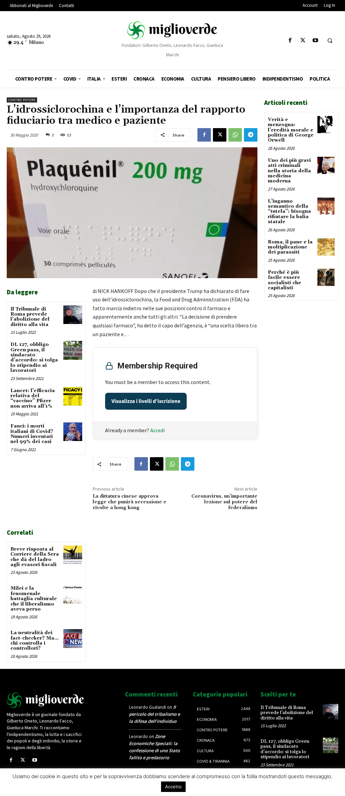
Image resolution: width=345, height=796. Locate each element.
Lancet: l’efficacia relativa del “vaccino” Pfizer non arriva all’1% (32, 398)
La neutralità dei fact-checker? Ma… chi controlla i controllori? (34, 640)
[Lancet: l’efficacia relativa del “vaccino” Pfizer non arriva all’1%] (72, 396)
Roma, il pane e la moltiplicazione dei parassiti (290, 247)
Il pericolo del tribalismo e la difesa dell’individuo (154, 714)
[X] (302, 40)
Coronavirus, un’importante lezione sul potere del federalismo (224, 502)
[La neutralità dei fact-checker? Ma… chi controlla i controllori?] (72, 638)
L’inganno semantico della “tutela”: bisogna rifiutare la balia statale (289, 211)
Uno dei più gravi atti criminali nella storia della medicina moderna (289, 170)
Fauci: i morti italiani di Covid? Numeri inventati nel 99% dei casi (31, 434)
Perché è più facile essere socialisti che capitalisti (284, 280)
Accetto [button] (173, 786)
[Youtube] (315, 40)
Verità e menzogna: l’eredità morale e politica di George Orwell (291, 130)
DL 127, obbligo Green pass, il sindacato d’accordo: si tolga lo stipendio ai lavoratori (34, 358)
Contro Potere (22, 100)
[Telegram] (250, 135)
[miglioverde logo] (173, 30)
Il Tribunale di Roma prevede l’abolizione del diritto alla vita (30, 317)
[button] (329, 40)
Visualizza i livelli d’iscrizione (146, 401)
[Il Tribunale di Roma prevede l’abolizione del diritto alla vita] (72, 314)
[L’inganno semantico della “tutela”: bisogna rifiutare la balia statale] (326, 206)
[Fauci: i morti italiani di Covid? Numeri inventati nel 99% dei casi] (72, 431)
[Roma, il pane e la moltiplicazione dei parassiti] (326, 247)
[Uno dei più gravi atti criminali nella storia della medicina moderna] (326, 165)
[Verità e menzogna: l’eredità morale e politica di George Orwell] (326, 124)
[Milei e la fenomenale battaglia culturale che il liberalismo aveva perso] (72, 594)
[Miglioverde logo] (46, 700)
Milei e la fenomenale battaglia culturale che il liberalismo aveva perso (33, 598)
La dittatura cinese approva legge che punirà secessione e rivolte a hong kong (129, 502)
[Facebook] (290, 40)
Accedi (157, 430)
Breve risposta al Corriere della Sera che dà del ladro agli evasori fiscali (34, 557)
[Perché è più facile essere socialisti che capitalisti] (326, 277)
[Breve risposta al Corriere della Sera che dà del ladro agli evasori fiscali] (72, 555)
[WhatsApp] (235, 135)
